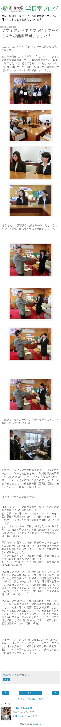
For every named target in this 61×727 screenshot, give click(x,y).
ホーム (30, 693)
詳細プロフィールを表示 (25, 716)
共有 (6, 680)
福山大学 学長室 (24, 708)
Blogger (36, 724)
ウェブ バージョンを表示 (30, 698)
